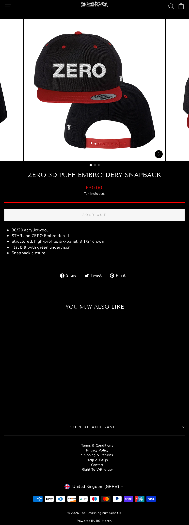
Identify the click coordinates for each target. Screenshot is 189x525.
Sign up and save (93, 427)
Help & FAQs (97, 460)
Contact (97, 465)
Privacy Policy (97, 450)
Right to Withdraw (97, 469)
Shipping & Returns (97, 455)
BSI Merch (103, 521)
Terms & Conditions (97, 445)
